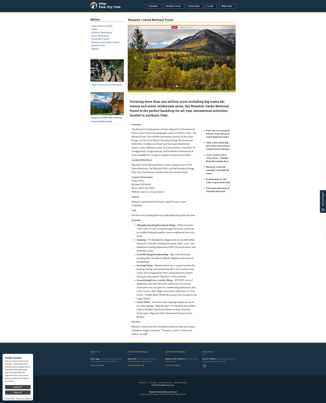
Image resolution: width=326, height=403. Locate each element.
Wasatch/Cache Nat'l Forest (105, 42)
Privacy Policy (9, 399)
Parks (94, 29)
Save (175, 27)
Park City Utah (110, 7)
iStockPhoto (188, 27)
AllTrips (102, 3)
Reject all (18, 392)
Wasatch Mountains (101, 32)
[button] (136, 58)
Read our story (96, 365)
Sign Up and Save (135, 365)
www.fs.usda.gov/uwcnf (152, 191)
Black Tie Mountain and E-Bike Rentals (107, 85)
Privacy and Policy (165, 382)
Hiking (95, 48)
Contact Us (142, 382)
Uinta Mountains (100, 35)
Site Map (152, 382)
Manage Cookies (181, 382)
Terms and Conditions (24, 399)
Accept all (17, 387)
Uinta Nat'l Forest (100, 39)
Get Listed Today (172, 365)
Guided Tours (98, 45)
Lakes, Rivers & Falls (101, 26)
